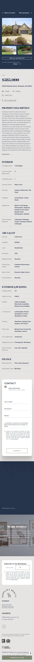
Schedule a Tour (17, 657)
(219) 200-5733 (7, 605)
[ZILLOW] (4, 626)
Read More (5, 154)
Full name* (7, 409)
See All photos (17, 58)
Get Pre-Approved (10, 100)
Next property (24, 13)
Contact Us (17, 543)
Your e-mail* (8, 402)
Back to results (9, 13)
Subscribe (23, 567)
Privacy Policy (14, 438)
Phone (6, 415)
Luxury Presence (22, 652)
